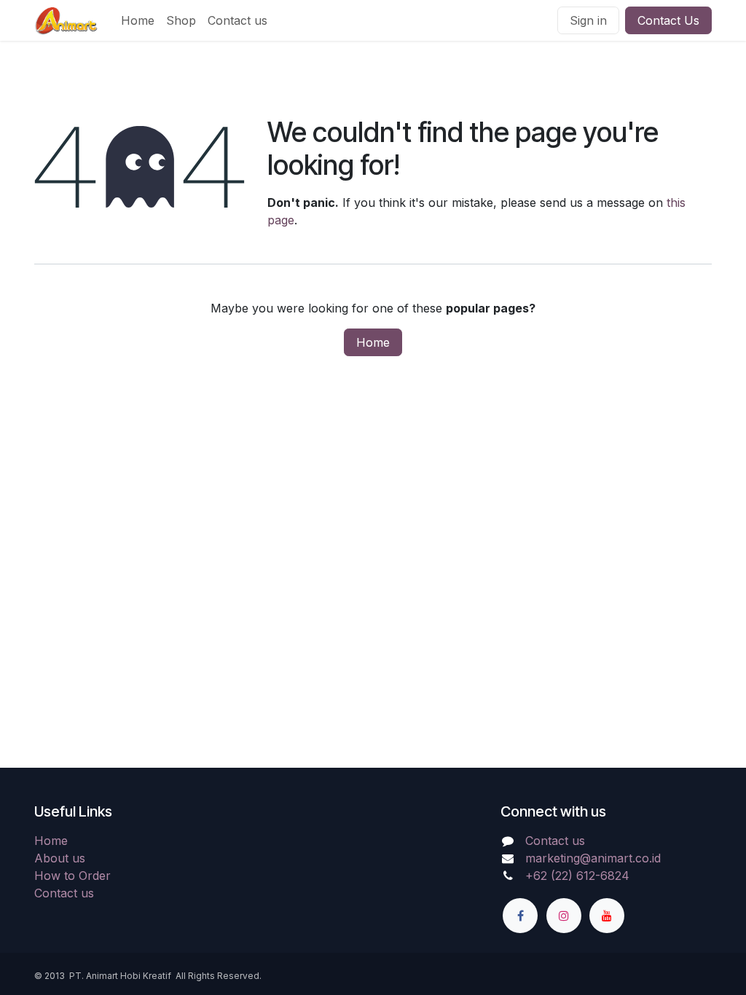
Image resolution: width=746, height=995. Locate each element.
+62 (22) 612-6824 (577, 875)
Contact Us (668, 20)
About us (59, 858)
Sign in (588, 20)
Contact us (64, 893)
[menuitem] (137, 20)
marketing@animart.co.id (593, 858)
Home (373, 342)
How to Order (72, 875)
